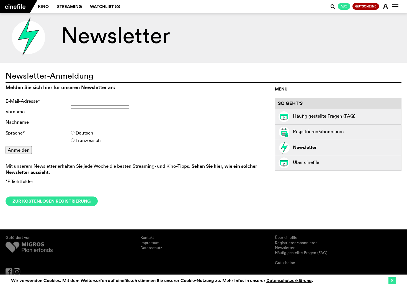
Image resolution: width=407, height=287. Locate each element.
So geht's (290, 103)
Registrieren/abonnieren (318, 131)
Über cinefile (306, 162)
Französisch (88, 140)
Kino (43, 6)
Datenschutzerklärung (289, 280)
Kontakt (147, 237)
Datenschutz (151, 247)
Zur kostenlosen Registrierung (51, 201)
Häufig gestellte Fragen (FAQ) (324, 116)
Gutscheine (285, 262)
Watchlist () (105, 6)
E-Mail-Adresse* (23, 101)
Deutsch (84, 133)
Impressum (149, 242)
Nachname (17, 122)
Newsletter (305, 147)
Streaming (69, 6)
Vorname (15, 111)
